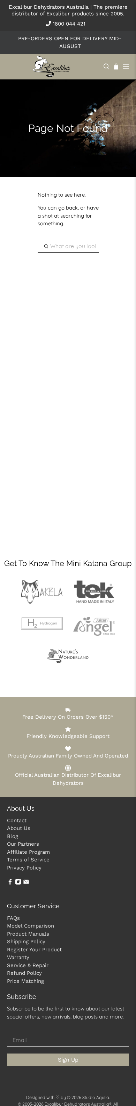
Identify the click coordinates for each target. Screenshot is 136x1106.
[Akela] (42, 602)
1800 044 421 (68, 24)
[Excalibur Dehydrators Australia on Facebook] (10, 883)
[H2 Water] (42, 628)
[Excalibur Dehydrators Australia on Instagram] (18, 883)
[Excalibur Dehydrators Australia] (51, 67)
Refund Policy (24, 973)
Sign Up (68, 1059)
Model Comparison (30, 926)
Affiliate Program (28, 852)
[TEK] (94, 601)
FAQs (13, 918)
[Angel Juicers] (94, 634)
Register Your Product (34, 949)
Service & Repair (27, 965)
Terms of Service (28, 860)
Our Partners (23, 844)
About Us (18, 828)
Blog (12, 836)
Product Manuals (28, 934)
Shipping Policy (26, 941)
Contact (17, 820)
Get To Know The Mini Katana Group (68, 563)
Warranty (18, 957)
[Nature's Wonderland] (68, 661)
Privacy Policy (24, 868)
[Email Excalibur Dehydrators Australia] (26, 883)
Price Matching (25, 981)
